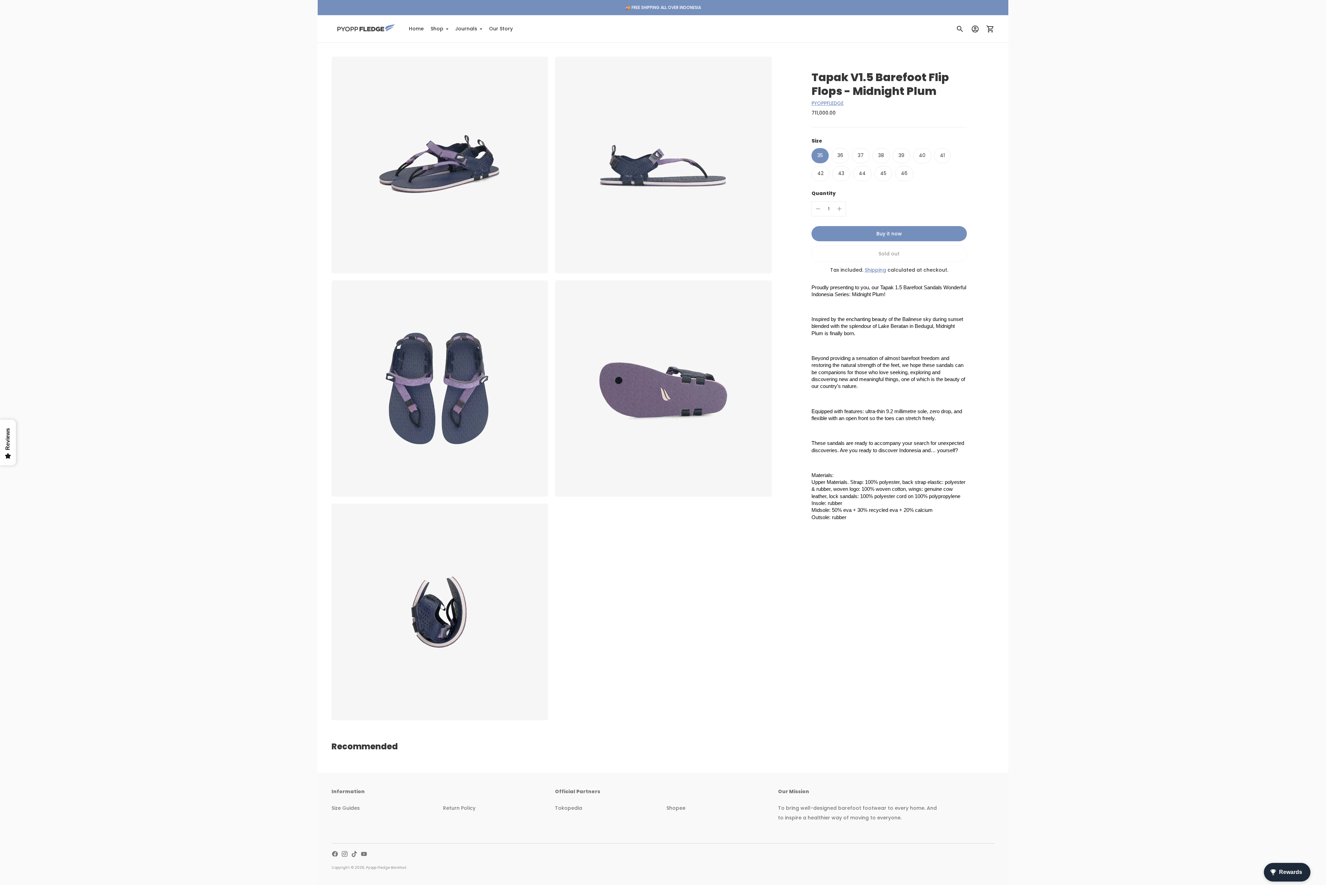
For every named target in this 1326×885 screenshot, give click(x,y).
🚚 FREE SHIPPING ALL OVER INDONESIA (663, 7)
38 (881, 155)
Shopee (675, 808)
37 (861, 155)
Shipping (875, 269)
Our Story (501, 28)
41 (942, 155)
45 (883, 173)
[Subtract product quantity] (818, 209)
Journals (466, 28)
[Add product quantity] (839, 209)
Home (416, 28)
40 (922, 155)
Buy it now (889, 233)
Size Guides (346, 808)
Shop (437, 28)
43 (841, 173)
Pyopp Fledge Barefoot (386, 867)
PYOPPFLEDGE (827, 103)
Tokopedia (568, 808)
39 (901, 155)
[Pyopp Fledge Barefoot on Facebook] (335, 853)
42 (820, 173)
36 (840, 155)
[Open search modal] (960, 29)
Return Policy (459, 808)
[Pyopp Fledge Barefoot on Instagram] (344, 853)
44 (862, 173)
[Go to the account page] (975, 29)
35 (820, 155)
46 (904, 173)
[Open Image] (440, 165)
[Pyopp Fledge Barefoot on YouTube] (364, 853)
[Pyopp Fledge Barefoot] (366, 28)
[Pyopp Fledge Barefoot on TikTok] (354, 853)
